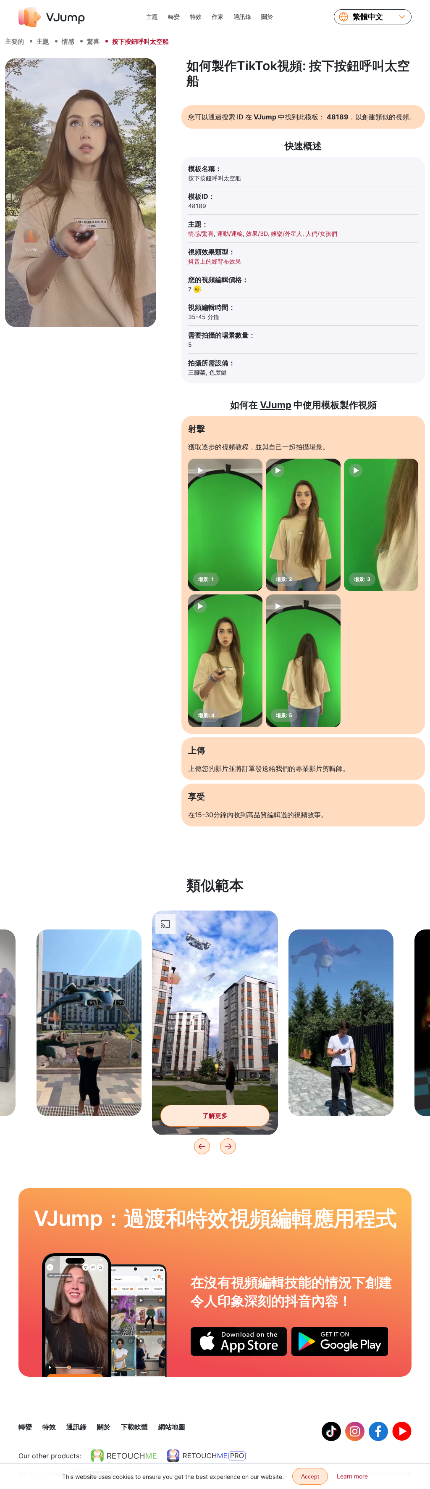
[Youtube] (402, 1431)
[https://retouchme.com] (124, 1455)
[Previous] (202, 1146)
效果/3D (256, 233)
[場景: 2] (303, 525)
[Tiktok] (331, 1431)
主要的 (14, 41)
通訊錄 (242, 16)
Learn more (352, 1476)
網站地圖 (171, 1427)
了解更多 (89, 1097)
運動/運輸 (230, 233)
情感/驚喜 (201, 233)
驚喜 (93, 41)
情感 (68, 41)
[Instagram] (354, 1431)
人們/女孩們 (321, 233)
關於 (267, 16)
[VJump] (51, 16)
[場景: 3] (381, 525)
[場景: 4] (225, 660)
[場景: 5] (303, 660)
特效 (196, 16)
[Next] (228, 1146)
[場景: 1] (225, 525)
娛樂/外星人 (286, 233)
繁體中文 (368, 17)
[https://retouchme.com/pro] (206, 1455)
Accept (310, 1476)
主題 (152, 16)
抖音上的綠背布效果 (214, 261)
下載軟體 (134, 1427)
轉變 (174, 16)
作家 (217, 16)
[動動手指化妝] (76, 1315)
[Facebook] (378, 1431)
